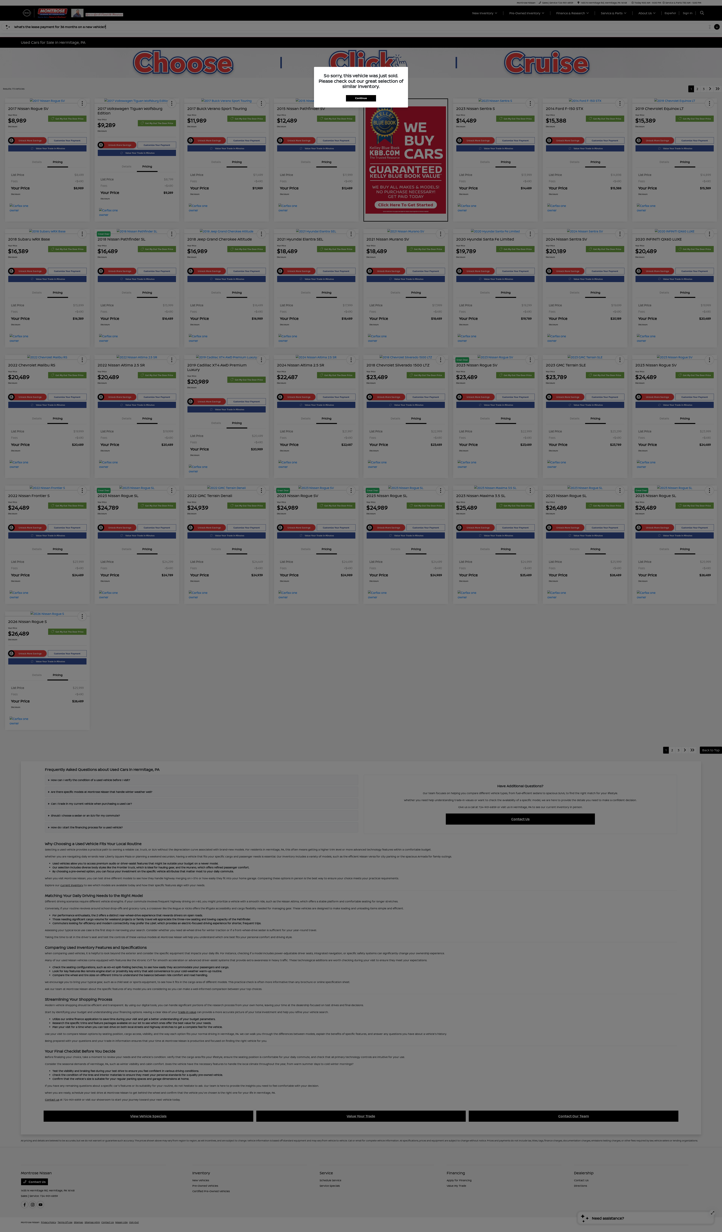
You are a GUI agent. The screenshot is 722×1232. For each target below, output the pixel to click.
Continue (361, 98)
